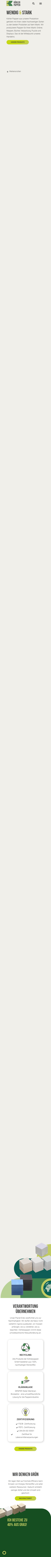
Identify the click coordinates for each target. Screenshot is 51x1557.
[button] (33, 3)
